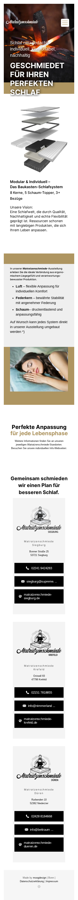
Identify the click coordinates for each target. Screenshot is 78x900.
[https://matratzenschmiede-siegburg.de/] (39, 520)
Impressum (52, 881)
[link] (39, 520)
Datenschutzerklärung (32, 881)
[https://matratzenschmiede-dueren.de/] (39, 768)
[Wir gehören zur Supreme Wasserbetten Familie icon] (39, 886)
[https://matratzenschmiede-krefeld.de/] (39, 642)
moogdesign (40, 877)
